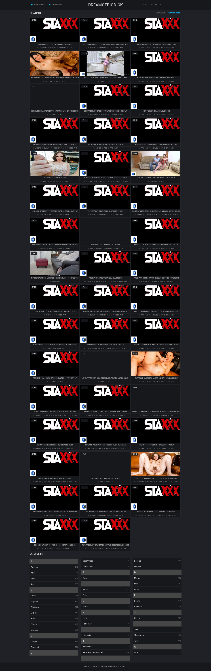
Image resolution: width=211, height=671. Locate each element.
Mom (136, 589)
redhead (48, 415)
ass (70, 48)
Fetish (85, 595)
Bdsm (33, 595)
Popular (171, 13)
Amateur (34, 567)
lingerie (38, 148)
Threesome (139, 635)
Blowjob (34, 630)
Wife (136, 652)
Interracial (87, 635)
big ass (99, 415)
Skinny (137, 618)
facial (149, 515)
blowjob (53, 48)
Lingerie (137, 566)
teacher (55, 181)
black (88, 281)
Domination (88, 566)
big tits (90, 415)
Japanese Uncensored (93, 652)
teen (47, 315)
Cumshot (35, 647)
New (157, 13)
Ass (32, 584)
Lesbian (137, 561)
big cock (150, 482)
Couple (34, 641)
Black (33, 618)
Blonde (34, 624)
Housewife (87, 624)
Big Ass (34, 601)
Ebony (85, 578)
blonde (58, 81)
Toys (136, 641)
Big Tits (34, 613)
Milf (136, 584)
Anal (33, 573)
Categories (56, 5)
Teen (136, 629)
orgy (99, 549)
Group (85, 606)
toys (47, 515)
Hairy (85, 618)
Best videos (39, 5)
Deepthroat (88, 561)
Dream (105, 4)
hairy (106, 415)
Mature (137, 578)
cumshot (62, 48)
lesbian (58, 348)
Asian (33, 578)
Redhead (138, 606)
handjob (45, 181)
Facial (85, 589)
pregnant (43, 48)
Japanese (87, 646)
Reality (137, 601)
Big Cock (35, 607)
